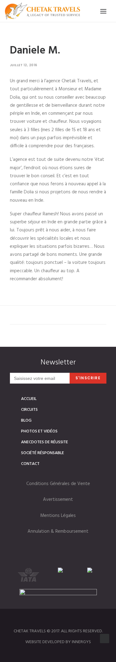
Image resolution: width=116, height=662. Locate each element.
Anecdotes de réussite (44, 442)
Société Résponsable (42, 453)
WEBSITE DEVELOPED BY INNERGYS (58, 642)
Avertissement (58, 499)
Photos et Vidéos (39, 431)
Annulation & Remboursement (58, 531)
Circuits (29, 409)
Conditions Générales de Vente (58, 484)
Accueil (29, 398)
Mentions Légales (58, 515)
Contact (30, 463)
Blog (26, 420)
